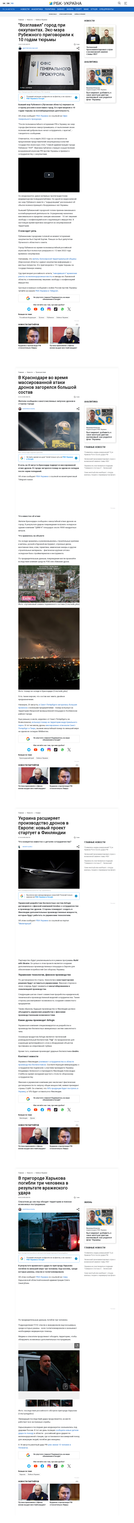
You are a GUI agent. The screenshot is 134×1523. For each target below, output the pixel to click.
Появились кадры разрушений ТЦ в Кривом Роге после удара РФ (98, 453)
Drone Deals (53, 14)
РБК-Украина (42, 116)
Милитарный (25, 923)
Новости (25, 9)
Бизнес (61, 9)
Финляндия (23, 1118)
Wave (86, 9)
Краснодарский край (26, 758)
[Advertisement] (49, 498)
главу (65, 1277)
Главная (21, 20)
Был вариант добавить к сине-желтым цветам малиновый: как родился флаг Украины (99, 96)
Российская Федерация (27, 317)
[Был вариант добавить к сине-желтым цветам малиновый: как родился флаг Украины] (100, 77)
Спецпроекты (106, 9)
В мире (38, 813)
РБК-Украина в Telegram (46, 291)
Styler (94, 9)
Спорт (78, 9)
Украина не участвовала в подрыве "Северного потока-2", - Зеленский (98, 467)
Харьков (22, 1474)
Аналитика (37, 9)
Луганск (41, 317)
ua (4, 3)
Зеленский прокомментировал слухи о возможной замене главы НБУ (99, 50)
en (8, 3)
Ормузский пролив (65, 14)
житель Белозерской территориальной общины (54, 259)
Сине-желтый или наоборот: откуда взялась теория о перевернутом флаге (99, 473)
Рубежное (50, 317)
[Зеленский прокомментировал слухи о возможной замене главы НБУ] (100, 35)
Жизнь (70, 9)
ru (12, 3)
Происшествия (41, 372)
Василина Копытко (93, 88)
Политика (50, 9)
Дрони (32, 1118)
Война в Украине (80, 14)
